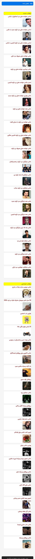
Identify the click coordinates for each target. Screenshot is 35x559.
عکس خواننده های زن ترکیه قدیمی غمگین (19, 135)
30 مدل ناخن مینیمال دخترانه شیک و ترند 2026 (17, 300)
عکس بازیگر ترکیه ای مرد (24, 241)
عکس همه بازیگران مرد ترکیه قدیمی (21, 214)
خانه (31, 4)
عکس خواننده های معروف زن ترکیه (21, 148)
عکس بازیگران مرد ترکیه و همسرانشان (20, 162)
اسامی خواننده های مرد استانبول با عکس (19, 16)
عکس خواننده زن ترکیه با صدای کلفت (20, 122)
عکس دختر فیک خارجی (24, 419)
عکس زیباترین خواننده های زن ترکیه (21, 69)
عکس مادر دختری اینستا (24, 525)
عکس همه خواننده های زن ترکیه (22, 109)
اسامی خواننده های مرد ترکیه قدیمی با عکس (18, 43)
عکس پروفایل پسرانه (25, 538)
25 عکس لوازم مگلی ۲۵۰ (24, 327)
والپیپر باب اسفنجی (25, 313)
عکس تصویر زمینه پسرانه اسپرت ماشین (20, 459)
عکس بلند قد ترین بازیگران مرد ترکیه (20, 228)
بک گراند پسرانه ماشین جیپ (23, 366)
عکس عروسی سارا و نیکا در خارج (21, 287)
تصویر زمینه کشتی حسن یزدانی (22, 498)
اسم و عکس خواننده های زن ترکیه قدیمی (19, 82)
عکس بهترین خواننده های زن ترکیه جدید (19, 96)
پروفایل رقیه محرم (26, 379)
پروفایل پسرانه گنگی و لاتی (23, 406)
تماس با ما (26, 4)
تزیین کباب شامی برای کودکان (22, 432)
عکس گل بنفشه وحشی (24, 511)
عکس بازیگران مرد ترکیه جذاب (22, 188)
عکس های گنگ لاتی (25, 485)
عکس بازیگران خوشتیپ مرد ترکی (21, 267)
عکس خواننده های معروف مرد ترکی (21, 56)
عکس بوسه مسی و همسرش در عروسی (20, 340)
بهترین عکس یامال (25, 445)
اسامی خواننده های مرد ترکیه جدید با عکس (19, 30)
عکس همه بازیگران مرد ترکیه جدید (21, 201)
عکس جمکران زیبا (26, 393)
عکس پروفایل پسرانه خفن (23, 472)
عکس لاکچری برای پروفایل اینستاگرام (20, 353)
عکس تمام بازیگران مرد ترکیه (23, 254)
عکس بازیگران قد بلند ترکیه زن (22, 175)
